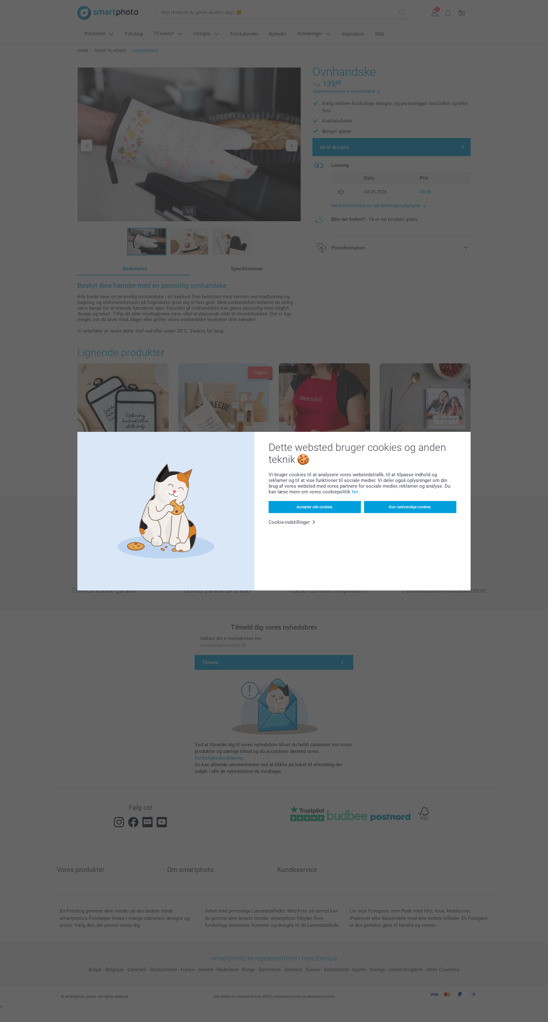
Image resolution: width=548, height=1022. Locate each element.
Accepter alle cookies (314, 507)
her (355, 492)
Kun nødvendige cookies (410, 507)
